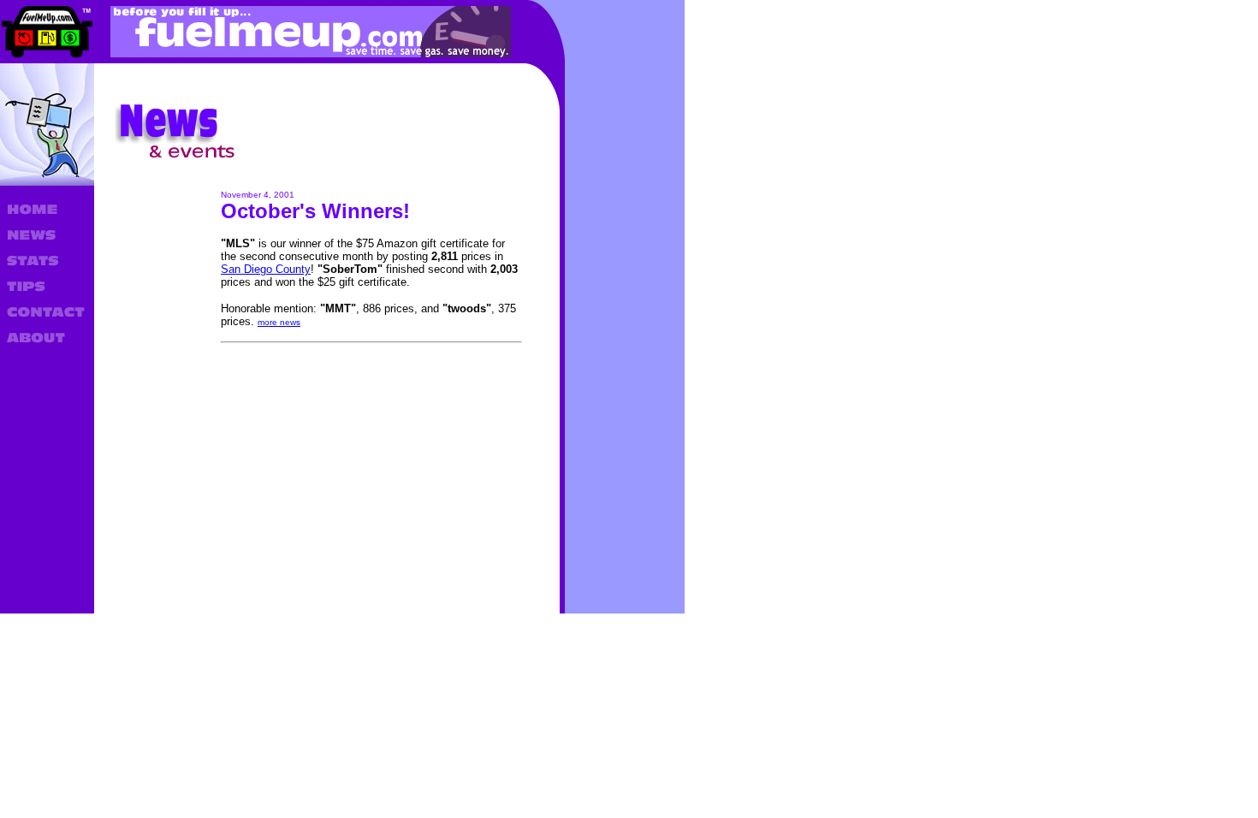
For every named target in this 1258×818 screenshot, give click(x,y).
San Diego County (266, 269)
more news (279, 322)
